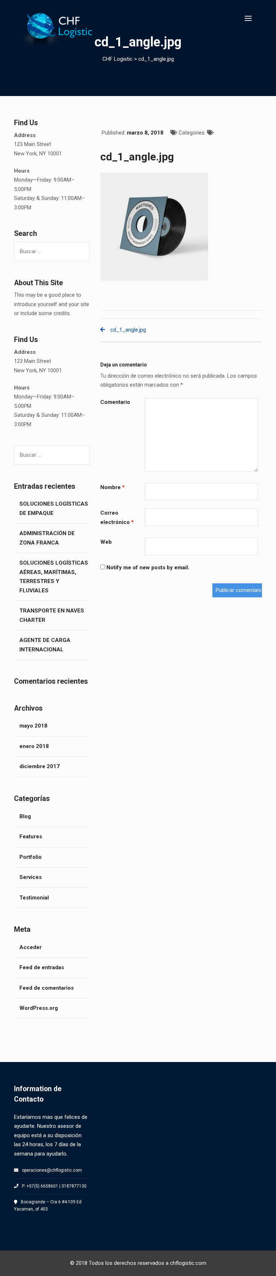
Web (106, 542)
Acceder (30, 947)
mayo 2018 (33, 726)
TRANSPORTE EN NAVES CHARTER (51, 615)
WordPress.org (38, 1008)
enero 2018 (34, 746)
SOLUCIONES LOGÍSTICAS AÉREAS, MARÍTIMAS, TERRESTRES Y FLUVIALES (53, 577)
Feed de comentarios (46, 988)
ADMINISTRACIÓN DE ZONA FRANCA (47, 538)
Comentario (115, 402)
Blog (25, 816)
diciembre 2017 (39, 766)
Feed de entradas (41, 967)
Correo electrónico (117, 517)
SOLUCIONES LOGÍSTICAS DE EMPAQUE (53, 508)
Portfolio (30, 857)
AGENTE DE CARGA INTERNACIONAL (44, 645)
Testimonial (34, 897)
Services (30, 877)
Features (30, 836)
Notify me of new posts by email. (147, 567)
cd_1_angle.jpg (128, 330)
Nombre (112, 487)
